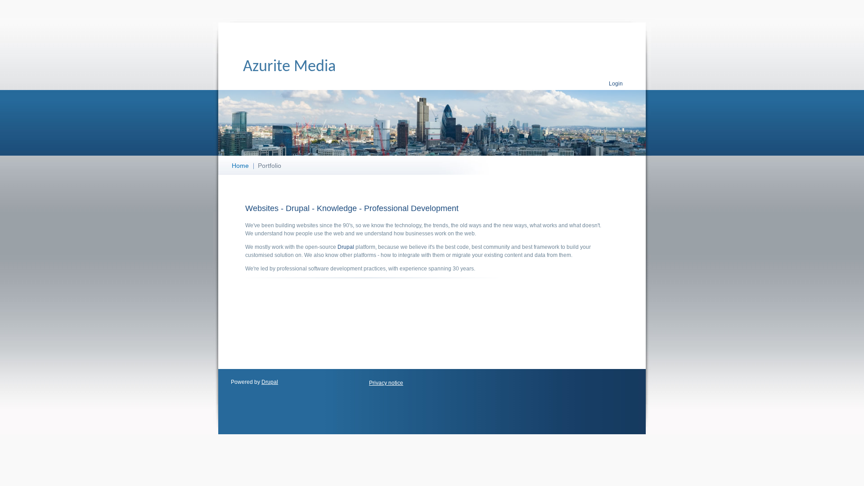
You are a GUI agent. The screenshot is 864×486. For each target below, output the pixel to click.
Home (240, 165)
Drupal (346, 247)
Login (616, 84)
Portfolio (269, 165)
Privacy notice (386, 383)
